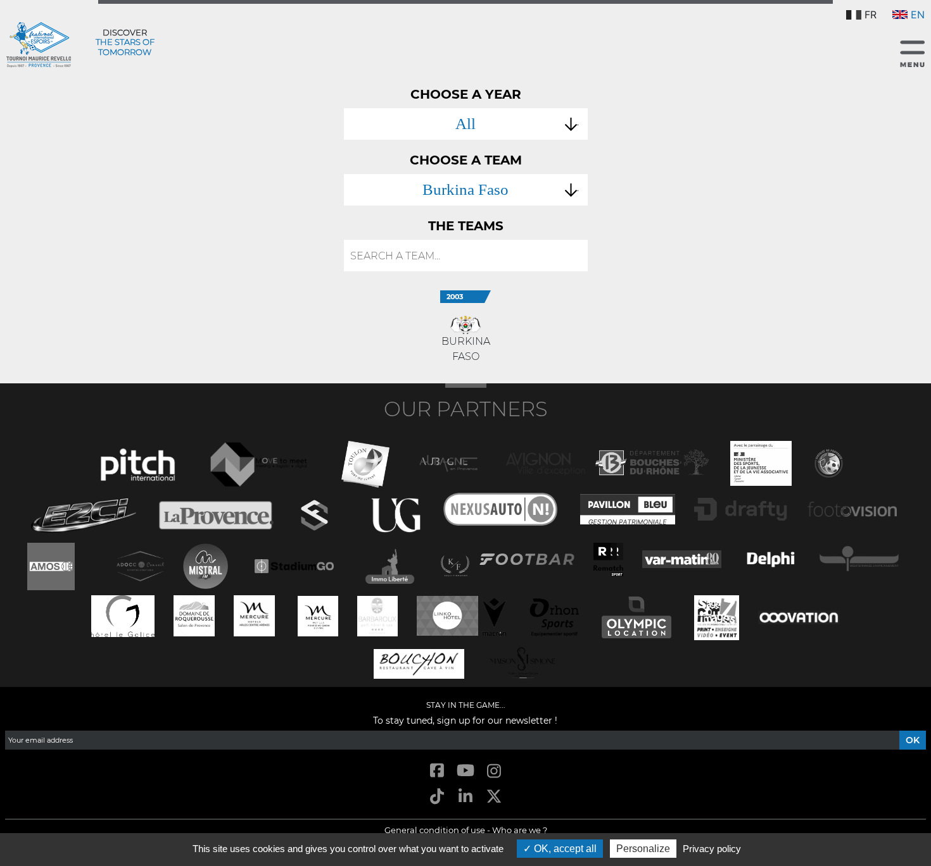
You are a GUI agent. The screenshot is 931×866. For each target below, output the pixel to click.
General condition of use (434, 830)
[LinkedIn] (465, 797)
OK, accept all (564, 848)
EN (918, 14)
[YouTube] (465, 771)
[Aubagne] (448, 462)
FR (870, 14)
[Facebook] (436, 771)
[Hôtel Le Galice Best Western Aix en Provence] (123, 614)
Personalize (643, 848)
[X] (494, 797)
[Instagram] (494, 771)
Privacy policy (712, 848)
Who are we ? (519, 830)
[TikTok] (436, 797)
